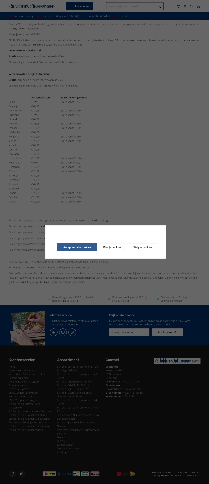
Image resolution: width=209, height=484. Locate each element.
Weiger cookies (143, 247)
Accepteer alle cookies (77, 247)
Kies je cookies (112, 247)
